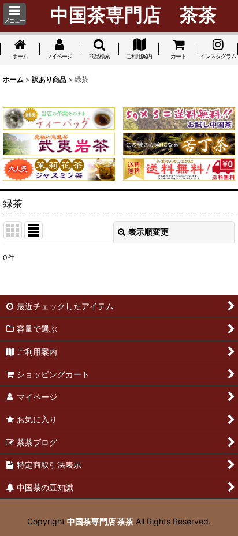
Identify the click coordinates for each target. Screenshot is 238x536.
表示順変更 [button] (148, 232)
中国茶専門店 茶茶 (100, 521)
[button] (14, 14)
